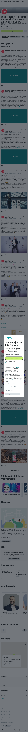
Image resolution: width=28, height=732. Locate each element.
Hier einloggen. (8, 362)
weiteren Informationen (12, 379)
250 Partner (16, 367)
